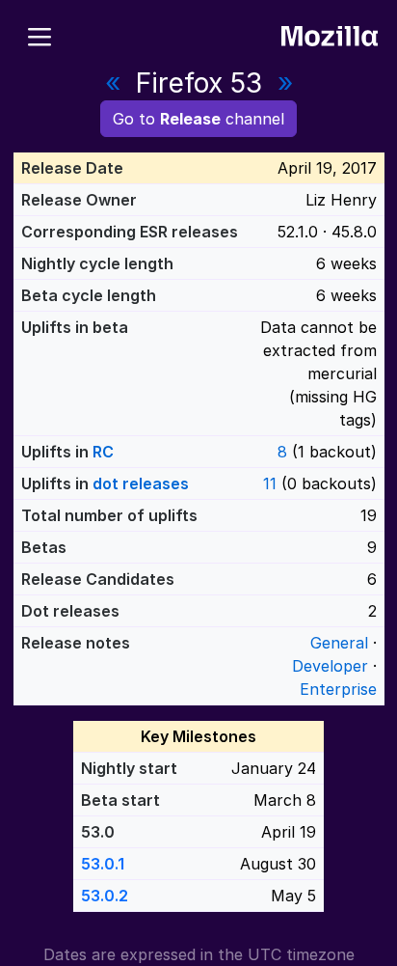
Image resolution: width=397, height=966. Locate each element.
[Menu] (39, 34)
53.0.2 (104, 895)
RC (103, 451)
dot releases (141, 483)
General (339, 642)
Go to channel (198, 118)
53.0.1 (102, 863)
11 (270, 483)
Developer (330, 666)
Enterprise (338, 689)
